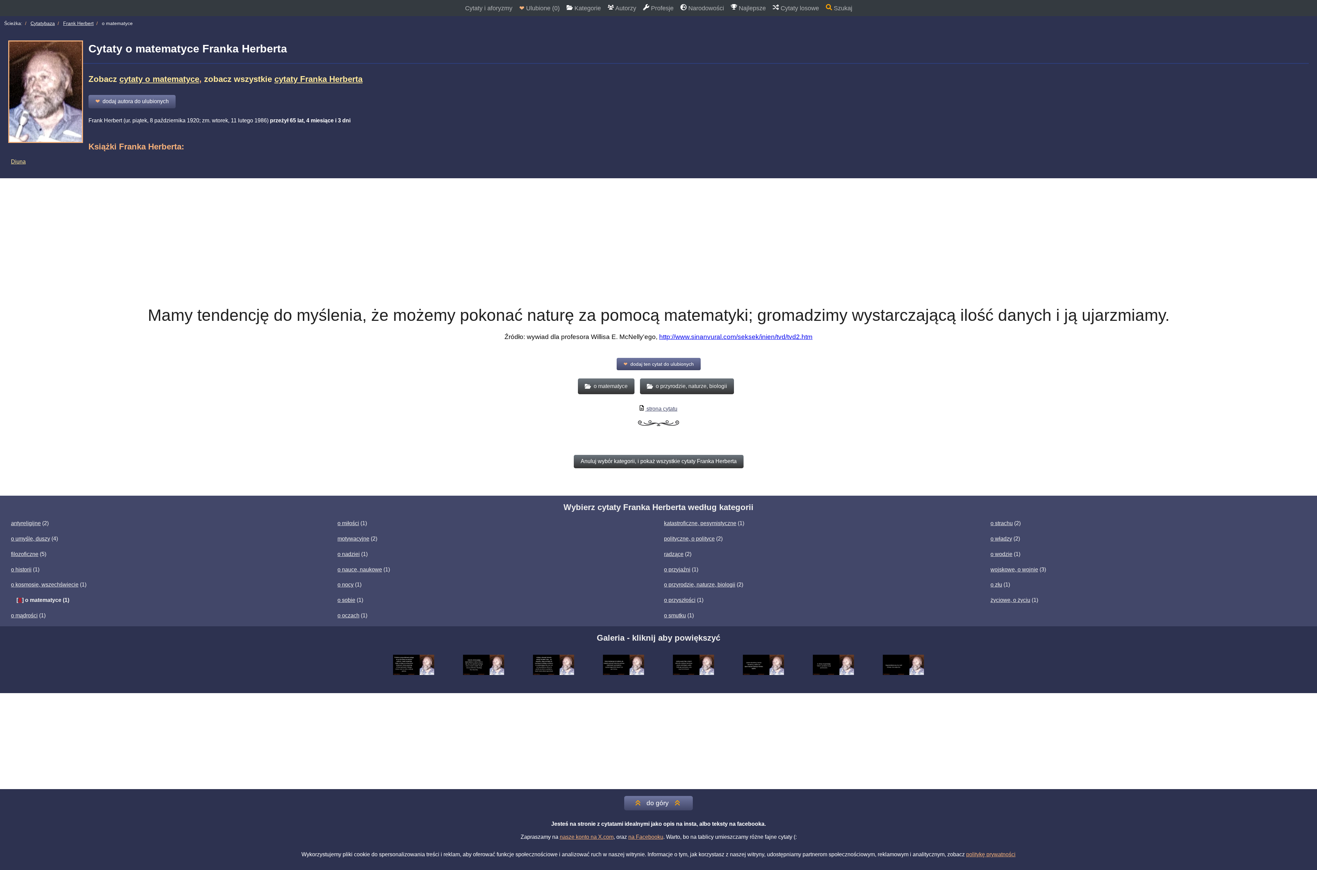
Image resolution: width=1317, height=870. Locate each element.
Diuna (18, 162)
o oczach (348, 615)
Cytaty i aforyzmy (488, 8)
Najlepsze (751, 8)
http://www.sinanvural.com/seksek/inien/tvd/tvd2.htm (735, 336)
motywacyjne (353, 539)
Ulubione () (539, 8)
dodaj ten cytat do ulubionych (659, 364)
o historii (21, 569)
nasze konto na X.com (587, 837)
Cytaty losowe (799, 8)
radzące (674, 554)
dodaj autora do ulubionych (132, 101)
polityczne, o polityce (689, 539)
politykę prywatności (991, 854)
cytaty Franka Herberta (318, 79)
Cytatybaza (43, 23)
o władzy (1001, 539)
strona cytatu (661, 409)
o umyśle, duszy (30, 539)
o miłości (348, 523)
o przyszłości (680, 600)
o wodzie (1001, 554)
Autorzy (625, 8)
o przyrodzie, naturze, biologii (699, 585)
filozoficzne (24, 554)
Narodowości (705, 8)
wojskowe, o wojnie (1014, 569)
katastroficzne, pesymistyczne (700, 523)
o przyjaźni (677, 569)
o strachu (1001, 523)
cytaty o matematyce (159, 79)
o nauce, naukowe (359, 569)
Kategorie (587, 8)
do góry (657, 803)
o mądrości (24, 615)
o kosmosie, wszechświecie (45, 585)
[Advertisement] (658, 230)
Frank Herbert (78, 23)
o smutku (675, 615)
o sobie (346, 600)
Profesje (661, 8)
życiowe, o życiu (1010, 600)
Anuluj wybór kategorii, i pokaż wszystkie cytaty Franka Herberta (659, 461)
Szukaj (842, 8)
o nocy (345, 585)
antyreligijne (26, 523)
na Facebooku (645, 837)
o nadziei (348, 554)
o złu (996, 585)
